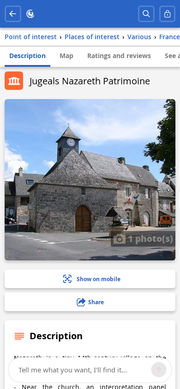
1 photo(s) (149, 238)
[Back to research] (13, 14)
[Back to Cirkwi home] (30, 13)
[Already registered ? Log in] (167, 14)
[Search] (146, 14)
